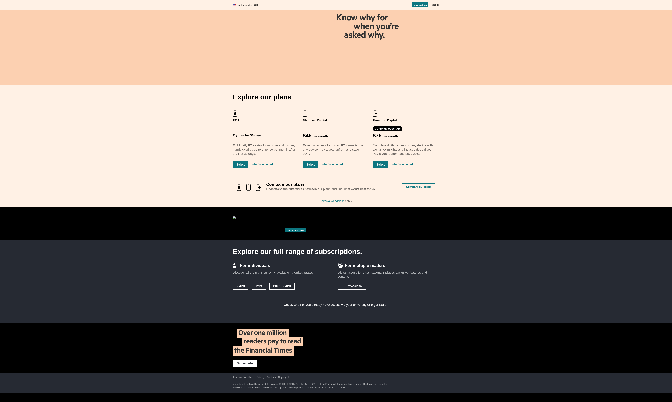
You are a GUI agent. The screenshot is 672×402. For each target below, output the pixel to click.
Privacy (261, 377)
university (359, 305)
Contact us (420, 5)
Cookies (271, 377)
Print (259, 285)
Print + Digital (282, 285)
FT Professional (351, 285)
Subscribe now (296, 230)
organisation (379, 305)
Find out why (245, 363)
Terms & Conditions (332, 201)
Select (240, 164)
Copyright (283, 377)
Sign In (435, 5)
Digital (240, 285)
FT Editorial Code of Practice (336, 387)
